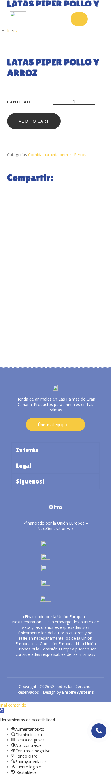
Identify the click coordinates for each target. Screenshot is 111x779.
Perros (80, 154)
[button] (2, 710)
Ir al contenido (13, 705)
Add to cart (34, 121)
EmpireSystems (78, 692)
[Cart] (79, 19)
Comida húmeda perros (50, 154)
